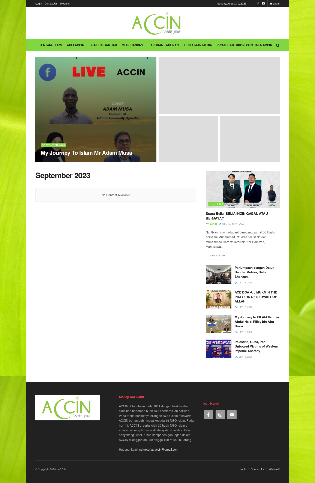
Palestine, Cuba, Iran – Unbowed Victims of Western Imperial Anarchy (256, 346)
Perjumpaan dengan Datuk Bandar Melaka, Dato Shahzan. (254, 272)
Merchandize (133, 45)
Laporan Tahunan (163, 45)
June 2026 (216, 204)
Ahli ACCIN (75, 45)
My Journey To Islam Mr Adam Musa (86, 152)
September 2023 (53, 145)
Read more (217, 255)
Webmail (65, 3)
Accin (48, 161)
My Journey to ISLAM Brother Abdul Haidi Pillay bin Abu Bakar (257, 321)
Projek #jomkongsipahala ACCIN (244, 45)
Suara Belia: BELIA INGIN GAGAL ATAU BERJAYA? (237, 216)
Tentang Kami (50, 45)
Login (38, 3)
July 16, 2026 (229, 224)
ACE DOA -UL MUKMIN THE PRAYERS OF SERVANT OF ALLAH (256, 297)
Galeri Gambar (104, 45)
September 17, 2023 (68, 161)
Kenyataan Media (197, 45)
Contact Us (51, 3)
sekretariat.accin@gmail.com (158, 449)
